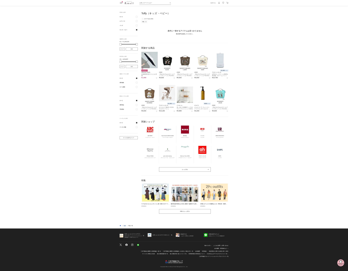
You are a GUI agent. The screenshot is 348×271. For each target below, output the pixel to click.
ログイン (213, 3)
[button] (129, 17)
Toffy (125, 225)
